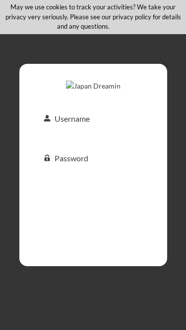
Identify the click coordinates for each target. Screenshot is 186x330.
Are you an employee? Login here (93, 245)
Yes (114, 26)
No (125, 26)
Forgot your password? (93, 231)
